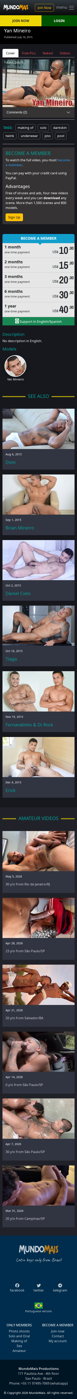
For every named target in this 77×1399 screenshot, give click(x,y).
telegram (60, 1290)
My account (58, 1341)
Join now (57, 1331)
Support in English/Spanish (40, 321)
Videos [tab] (65, 53)
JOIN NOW (20, 21)
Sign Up (14, 217)
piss (48, 136)
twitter (38, 1290)
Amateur (19, 1350)
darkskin (60, 127)
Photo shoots (19, 1331)
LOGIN (59, 21)
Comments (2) (17, 112)
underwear (29, 136)
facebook (17, 1290)
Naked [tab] (48, 53)
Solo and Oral (19, 1336)
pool (60, 136)
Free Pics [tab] (29, 53)
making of (25, 127)
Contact (58, 1336)
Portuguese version (38, 1311)
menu (62, 7)
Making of (19, 1341)
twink (10, 136)
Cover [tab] (10, 53)
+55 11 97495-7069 (35, 1383)
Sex (19, 1346)
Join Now (44, 7)
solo (43, 127)
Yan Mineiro (15, 379)
